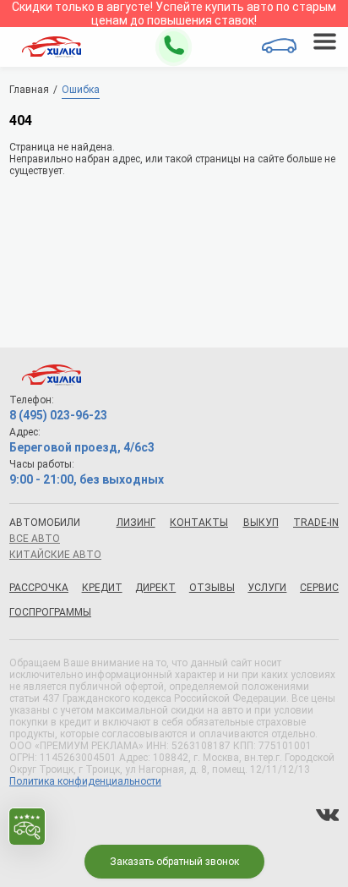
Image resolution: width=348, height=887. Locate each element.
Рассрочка (38, 588)
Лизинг (136, 522)
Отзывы (212, 588)
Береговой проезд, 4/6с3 (82, 447)
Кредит (102, 588)
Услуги (266, 588)
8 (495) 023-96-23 (58, 415)
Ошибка (81, 90)
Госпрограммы (50, 612)
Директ (155, 588)
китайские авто (55, 555)
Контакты (199, 522)
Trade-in (316, 522)
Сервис (319, 588)
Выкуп (261, 522)
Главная (29, 90)
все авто (34, 539)
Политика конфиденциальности (85, 781)
